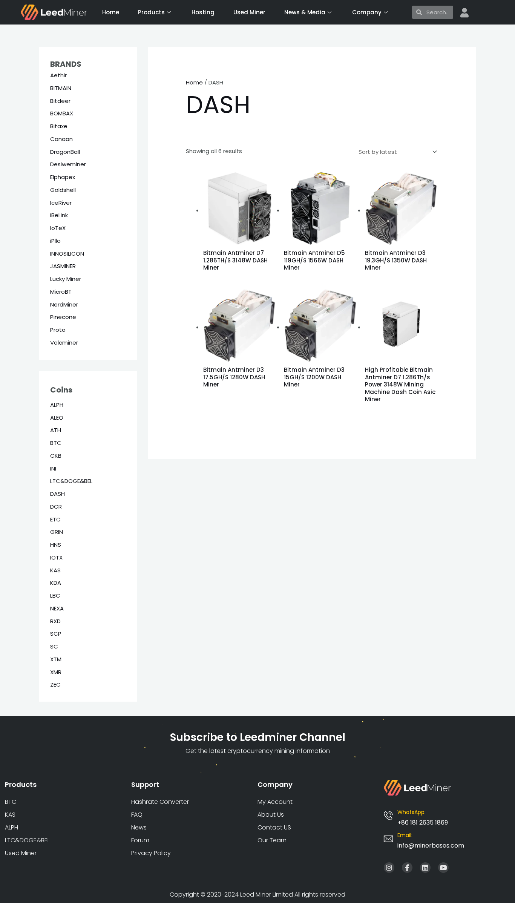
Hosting (203, 12)
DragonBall (65, 152)
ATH (55, 430)
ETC (55, 519)
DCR (56, 507)
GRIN (56, 532)
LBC (55, 595)
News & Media (304, 12)
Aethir (58, 75)
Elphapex (62, 177)
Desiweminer (68, 164)
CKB (55, 456)
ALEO (56, 418)
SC (54, 646)
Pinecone (63, 317)
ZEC (55, 684)
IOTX (56, 557)
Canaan (61, 139)
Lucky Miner (65, 279)
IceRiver (61, 203)
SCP (55, 634)
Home (110, 12)
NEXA (57, 608)
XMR (55, 672)
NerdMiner (64, 304)
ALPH (56, 405)
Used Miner (249, 12)
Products (151, 12)
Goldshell (63, 190)
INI (53, 468)
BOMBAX (61, 113)
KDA (55, 583)
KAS (55, 570)
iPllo (55, 241)
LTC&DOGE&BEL (71, 481)
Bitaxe (58, 126)
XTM (55, 659)
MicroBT (61, 292)
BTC (55, 443)
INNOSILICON (67, 254)
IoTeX (58, 228)
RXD (55, 621)
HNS (55, 545)
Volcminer (64, 342)
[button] (430, 845)
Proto (58, 330)
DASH (57, 494)
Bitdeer (60, 101)
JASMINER (63, 266)
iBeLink (59, 215)
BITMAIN (60, 88)
